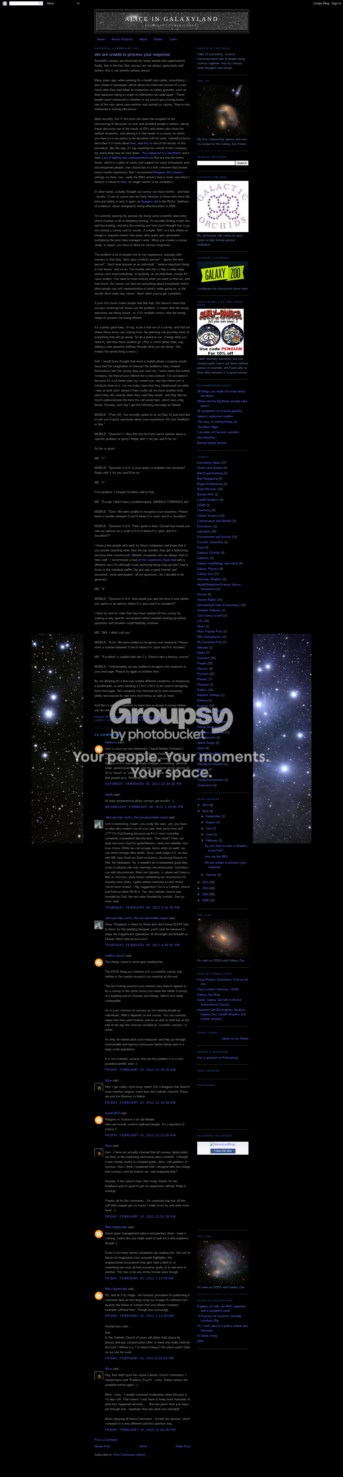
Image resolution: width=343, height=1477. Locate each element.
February (212, 840)
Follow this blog (222, 1150)
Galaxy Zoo (205, 574)
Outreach (203, 658)
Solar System (206, 737)
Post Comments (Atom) (129, 1454)
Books (158, 39)
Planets (202, 679)
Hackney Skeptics (209, 579)
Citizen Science (207, 515)
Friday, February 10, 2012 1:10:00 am (139, 1278)
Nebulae (202, 647)
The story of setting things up (217, 421)
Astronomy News (208, 462)
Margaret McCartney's (168, 172)
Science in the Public (155, 720)
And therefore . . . (209, 437)
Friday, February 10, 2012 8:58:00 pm (139, 1358)
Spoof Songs (206, 743)
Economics (204, 526)
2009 (206, 894)
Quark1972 (112, 1113)
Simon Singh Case (209, 727)
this (146, 143)
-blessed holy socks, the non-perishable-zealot (136, 817)
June (209, 834)
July (209, 828)
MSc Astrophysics (209, 637)
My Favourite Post (209, 642)
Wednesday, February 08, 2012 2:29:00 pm (144, 807)
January (211, 874)
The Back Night (207, 427)
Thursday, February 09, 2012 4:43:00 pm (142, 907)
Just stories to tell (209, 615)
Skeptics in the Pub (210, 732)
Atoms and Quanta (210, 468)
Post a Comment (105, 1440)
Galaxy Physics (208, 568)
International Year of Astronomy (218, 605)
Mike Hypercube (116, 1227)
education (203, 531)
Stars (200, 748)
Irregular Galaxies (209, 610)
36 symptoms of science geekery (219, 411)
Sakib (109, 794)
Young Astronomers (210, 780)
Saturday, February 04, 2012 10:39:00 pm (143, 784)
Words (201, 774)
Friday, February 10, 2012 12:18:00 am (140, 1070)
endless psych (115, 955)
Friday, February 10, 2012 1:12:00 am (139, 1316)
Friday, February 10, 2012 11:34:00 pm (140, 1430)
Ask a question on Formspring (217, 1057)
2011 (206, 882)
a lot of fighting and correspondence (125, 157)
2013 (206, 805)
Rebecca (111, 742)
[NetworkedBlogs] (223, 1144)
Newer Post (102, 1446)
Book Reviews (207, 489)
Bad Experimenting (210, 473)
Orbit (200, 1341)
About (143, 39)
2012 (206, 811)
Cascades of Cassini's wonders (218, 432)
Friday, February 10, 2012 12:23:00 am (140, 1135)
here (133, 143)
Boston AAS (205, 494)
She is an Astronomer (211, 721)
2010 (206, 888)
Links (173, 39)
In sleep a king (207, 1335)
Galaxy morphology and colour (217, 563)
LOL (109, 720)
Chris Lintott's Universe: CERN (218, 989)
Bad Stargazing (207, 478)
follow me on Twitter (235, 1038)
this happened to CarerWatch (161, 153)
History (202, 594)
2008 (206, 900)
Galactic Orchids (208, 552)
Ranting (202, 700)
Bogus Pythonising (210, 484)
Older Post (183, 1446)
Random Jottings (208, 695)
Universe (203, 758)
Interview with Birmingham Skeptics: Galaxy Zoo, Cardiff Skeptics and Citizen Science (221, 1014)
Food (200, 547)
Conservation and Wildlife (214, 521)
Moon (201, 626)
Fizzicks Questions (210, 542)
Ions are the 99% (216, 856)
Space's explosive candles (215, 416)
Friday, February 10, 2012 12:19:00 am (140, 1102)
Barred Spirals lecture (211, 443)
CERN (201, 505)
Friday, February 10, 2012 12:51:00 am (140, 1216)
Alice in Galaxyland (172, 19)
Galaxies (203, 558)
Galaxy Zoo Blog (208, 994)
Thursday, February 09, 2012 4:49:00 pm (142, 945)
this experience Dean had (159, 560)
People (119, 720)
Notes (201, 652)
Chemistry (204, 510)
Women (202, 769)
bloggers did (149, 201)
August (211, 822)
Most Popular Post (209, 631)
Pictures (202, 674)
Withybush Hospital (210, 764)
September (213, 816)
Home (101, 39)
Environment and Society (214, 537)
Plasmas (203, 684)
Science (131, 720)
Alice (108, 1080)
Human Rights (206, 599)
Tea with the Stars (209, 753)
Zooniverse (204, 785)
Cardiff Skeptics (208, 499)
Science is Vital (207, 716)
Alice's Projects (122, 39)
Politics (202, 690)
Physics (202, 668)
